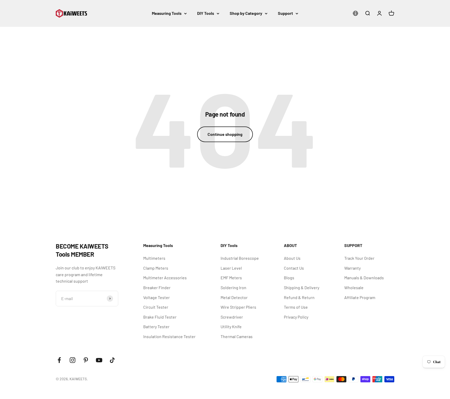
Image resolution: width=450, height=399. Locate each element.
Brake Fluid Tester (160, 316)
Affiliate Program (359, 297)
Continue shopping (225, 134)
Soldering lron (233, 287)
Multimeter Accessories (165, 277)
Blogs (289, 277)
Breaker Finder (157, 287)
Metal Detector (234, 297)
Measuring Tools (167, 13)
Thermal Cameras (237, 336)
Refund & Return (299, 297)
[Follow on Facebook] (59, 360)
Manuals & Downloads (364, 277)
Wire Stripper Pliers (238, 307)
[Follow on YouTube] (99, 360)
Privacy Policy (296, 316)
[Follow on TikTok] (112, 360)
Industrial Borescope (240, 258)
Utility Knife (231, 326)
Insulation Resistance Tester (169, 336)
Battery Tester (156, 326)
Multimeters (154, 258)
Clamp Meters (155, 267)
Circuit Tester (155, 307)
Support (285, 13)
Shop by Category (246, 13)
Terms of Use (296, 307)
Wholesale (354, 287)
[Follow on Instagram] (72, 360)
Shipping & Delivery (301, 287)
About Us (292, 258)
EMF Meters (231, 277)
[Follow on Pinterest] (85, 360)
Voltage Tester (156, 297)
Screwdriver (232, 316)
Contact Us (294, 267)
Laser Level (231, 267)
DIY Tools (205, 13)
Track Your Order (359, 258)
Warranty (352, 267)
